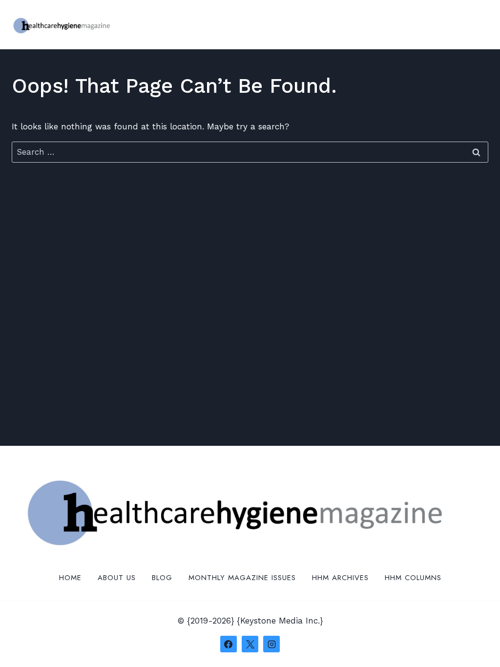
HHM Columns (413, 577)
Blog (162, 577)
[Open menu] (479, 24)
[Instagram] (271, 644)
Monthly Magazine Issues (242, 577)
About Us (117, 577)
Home (70, 577)
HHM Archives (340, 577)
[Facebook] (228, 644)
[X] (250, 644)
